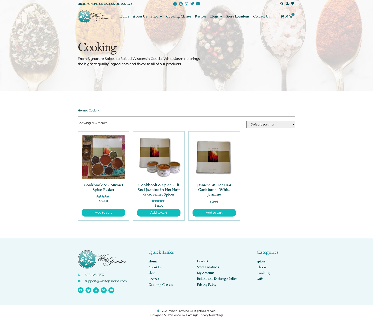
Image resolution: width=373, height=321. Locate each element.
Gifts (260, 279)
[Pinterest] (181, 4)
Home (124, 16)
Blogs (214, 16)
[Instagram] (186, 4)
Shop (154, 16)
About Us (140, 16)
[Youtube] (198, 4)
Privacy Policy (206, 284)
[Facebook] (175, 4)
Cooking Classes (178, 16)
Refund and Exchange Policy (217, 279)
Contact (202, 261)
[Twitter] (192, 4)
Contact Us (261, 16)
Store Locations (237, 16)
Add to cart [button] (103, 212)
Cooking (263, 273)
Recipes (200, 16)
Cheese (262, 267)
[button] (282, 3)
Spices (261, 261)
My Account (205, 273)
